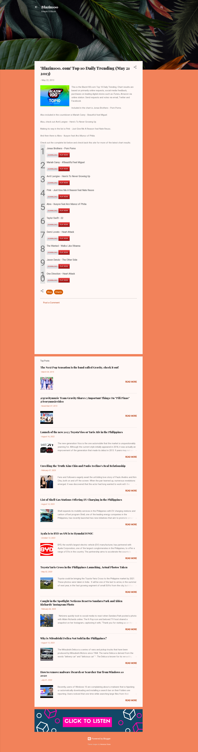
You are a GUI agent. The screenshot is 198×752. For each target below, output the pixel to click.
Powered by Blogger (101, 738)
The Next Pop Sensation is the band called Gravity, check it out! (79, 367)
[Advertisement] (154, 61)
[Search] (162, 7)
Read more (131, 381)
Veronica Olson (105, 744)
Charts (58, 292)
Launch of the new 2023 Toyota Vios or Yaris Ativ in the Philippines (81, 432)
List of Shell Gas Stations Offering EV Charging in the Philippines (81, 499)
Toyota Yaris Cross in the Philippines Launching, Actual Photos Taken (83, 567)
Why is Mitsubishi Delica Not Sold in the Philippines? (73, 638)
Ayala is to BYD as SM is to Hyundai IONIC (66, 533)
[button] (135, 67)
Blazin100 (49, 7)
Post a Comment (51, 302)
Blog (49, 292)
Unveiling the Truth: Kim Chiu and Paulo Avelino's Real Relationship (83, 466)
